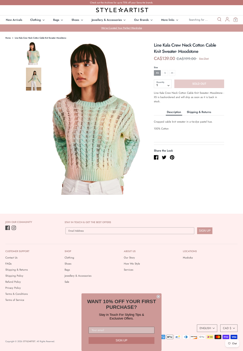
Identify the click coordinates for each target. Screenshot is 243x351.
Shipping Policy (14, 276)
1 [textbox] (157, 85)
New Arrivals (14, 20)
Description (174, 112)
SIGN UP (205, 230)
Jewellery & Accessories (107, 20)
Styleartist (29, 341)
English (205, 328)
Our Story (129, 258)
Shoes (76, 20)
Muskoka (188, 258)
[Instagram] (14, 228)
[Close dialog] (158, 296)
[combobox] (163, 84)
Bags (56, 20)
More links (168, 20)
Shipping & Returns (199, 112)
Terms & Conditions (16, 294)
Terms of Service (14, 300)
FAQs (8, 264)
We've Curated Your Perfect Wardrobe (121, 28)
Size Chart (204, 58)
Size (156, 67)
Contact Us (11, 258)
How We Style (132, 264)
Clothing (36, 20)
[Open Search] (219, 20)
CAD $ (227, 328)
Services (128, 270)
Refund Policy (13, 282)
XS (157, 73)
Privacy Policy (13, 288)
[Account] (227, 21)
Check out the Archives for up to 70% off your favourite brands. (121, 2)
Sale (67, 282)
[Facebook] (7, 228)
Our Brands (142, 20)
